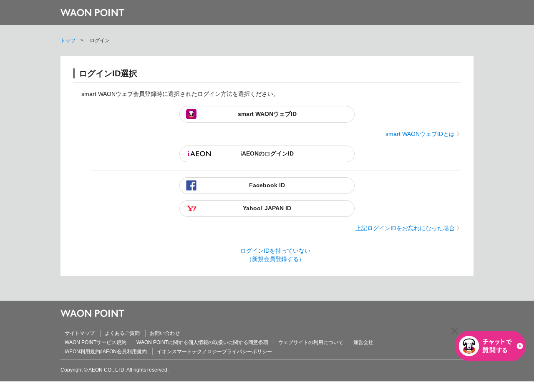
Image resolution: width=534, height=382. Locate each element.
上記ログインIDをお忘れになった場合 (405, 228)
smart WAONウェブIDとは (420, 134)
